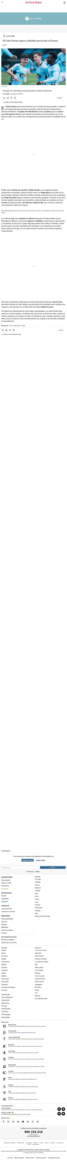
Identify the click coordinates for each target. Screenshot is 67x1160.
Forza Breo (4, 1011)
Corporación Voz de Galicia (9, 1142)
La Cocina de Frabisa (41, 961)
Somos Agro (5, 979)
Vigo (36, 913)
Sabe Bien (38, 953)
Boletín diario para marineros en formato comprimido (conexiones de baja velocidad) (26, 1058)
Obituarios (4, 984)
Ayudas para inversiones (9, 942)
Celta (11, 325)
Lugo (36, 902)
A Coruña (38, 879)
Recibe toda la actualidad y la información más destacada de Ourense (23, 1098)
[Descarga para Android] (63, 1109)
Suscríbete (4, 888)
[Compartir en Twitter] (15, 97)
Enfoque (37, 973)
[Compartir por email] (7, 97)
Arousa (37, 885)
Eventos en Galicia (7, 930)
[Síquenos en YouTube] (23, 1122)
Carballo (37, 890)
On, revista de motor (41, 998)
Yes (36, 993)
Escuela (37, 995)
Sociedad (4, 970)
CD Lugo (4, 1006)
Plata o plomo (39, 967)
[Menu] (2, 2)
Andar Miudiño (5, 1009)
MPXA (29, 1144)
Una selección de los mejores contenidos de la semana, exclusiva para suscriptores (26, 1038)
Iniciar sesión (40, 860)
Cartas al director (6, 909)
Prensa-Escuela (59, 1142)
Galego (37, 871)
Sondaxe (41, 1142)
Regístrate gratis (27, 860)
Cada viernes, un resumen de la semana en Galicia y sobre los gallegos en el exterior (26, 1065)
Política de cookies (29, 1157)
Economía (4, 956)
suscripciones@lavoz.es (33, 1136)
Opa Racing (5, 1003)
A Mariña (37, 882)
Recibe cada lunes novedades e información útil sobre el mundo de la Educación (25, 1045)
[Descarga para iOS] (59, 1109)
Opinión (3, 964)
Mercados (38, 987)
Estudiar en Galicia (41, 959)
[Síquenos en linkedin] (18, 1122)
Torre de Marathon (7, 997)
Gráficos (4, 976)
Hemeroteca (5, 886)
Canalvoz (47, 1142)
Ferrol (37, 896)
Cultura (3, 973)
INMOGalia (4, 927)
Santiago (37, 910)
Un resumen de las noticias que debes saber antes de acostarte (21, 1031)
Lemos (37, 899)
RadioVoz (36, 1142)
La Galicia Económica (8, 987)
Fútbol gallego (5, 1014)
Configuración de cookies (54, 1157)
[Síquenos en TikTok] (28, 1122)
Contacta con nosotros (8, 911)
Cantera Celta (16, 325)
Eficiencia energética (7, 940)
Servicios (4, 921)
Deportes (4, 967)
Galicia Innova (39, 981)
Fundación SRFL (20, 1142)
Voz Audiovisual (29, 1142)
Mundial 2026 (5, 994)
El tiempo (4, 990)
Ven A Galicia (39, 970)
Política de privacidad (19, 1157)
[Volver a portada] (33, 2)
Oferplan (4, 924)
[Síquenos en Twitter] (8, 1122)
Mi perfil (3, 896)
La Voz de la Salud (41, 950)
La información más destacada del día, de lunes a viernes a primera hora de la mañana (26, 1025)
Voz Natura (52, 1142)
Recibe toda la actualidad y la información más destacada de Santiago (23, 1085)
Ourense (37, 905)
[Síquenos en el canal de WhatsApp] (33, 1122)
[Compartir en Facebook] (11, 97)
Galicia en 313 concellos (42, 916)
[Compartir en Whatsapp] (4, 97)
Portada (3, 950)
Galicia (3, 953)
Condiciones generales (41, 1157)
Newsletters (5, 898)
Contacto (4, 933)
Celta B (23, 325)
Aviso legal (9, 1157)
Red (36, 964)
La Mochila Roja (40, 979)
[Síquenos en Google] (38, 1122)
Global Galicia (39, 956)
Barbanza (38, 888)
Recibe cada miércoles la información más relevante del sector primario (23, 1051)
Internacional (5, 961)
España (3, 959)
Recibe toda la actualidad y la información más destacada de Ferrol (22, 1078)
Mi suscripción (5, 880)
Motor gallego (5, 1017)
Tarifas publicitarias (7, 919)
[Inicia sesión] (64, 2)
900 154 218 (33, 1132)
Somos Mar (4, 981)
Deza (36, 893)
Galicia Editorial (35, 1144)
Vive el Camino (39, 976)
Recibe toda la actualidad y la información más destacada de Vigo (22, 1092)
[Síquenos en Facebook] (3, 1122)
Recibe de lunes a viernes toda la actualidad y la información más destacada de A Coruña (27, 1072)
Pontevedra (38, 908)
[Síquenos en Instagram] (13, 1122)
